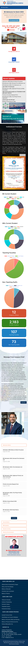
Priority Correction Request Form (10, 94)
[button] (4, 7)
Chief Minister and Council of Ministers (10, 617)
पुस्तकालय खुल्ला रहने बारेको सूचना (9, 99)
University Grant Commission (8, 591)
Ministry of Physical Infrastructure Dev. (10, 621)
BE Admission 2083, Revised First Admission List (14, 83)
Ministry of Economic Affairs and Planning (10, 619)
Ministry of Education (6, 588)
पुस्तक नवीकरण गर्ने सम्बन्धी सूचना (8, 86)
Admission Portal (14, 20)
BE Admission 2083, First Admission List (12, 85)
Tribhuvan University (6, 599)
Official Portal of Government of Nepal (10, 584)
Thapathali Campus (6, 606)
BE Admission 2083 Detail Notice (11, 509)
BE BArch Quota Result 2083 (9, 101)
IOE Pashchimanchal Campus (12, 641)
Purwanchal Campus (6, 608)
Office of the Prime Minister (7, 586)
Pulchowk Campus (6, 604)
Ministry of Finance (6, 593)
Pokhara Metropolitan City (7, 624)
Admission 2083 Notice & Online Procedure (13, 81)
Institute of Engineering (7, 602)
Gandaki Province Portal (7, 615)
